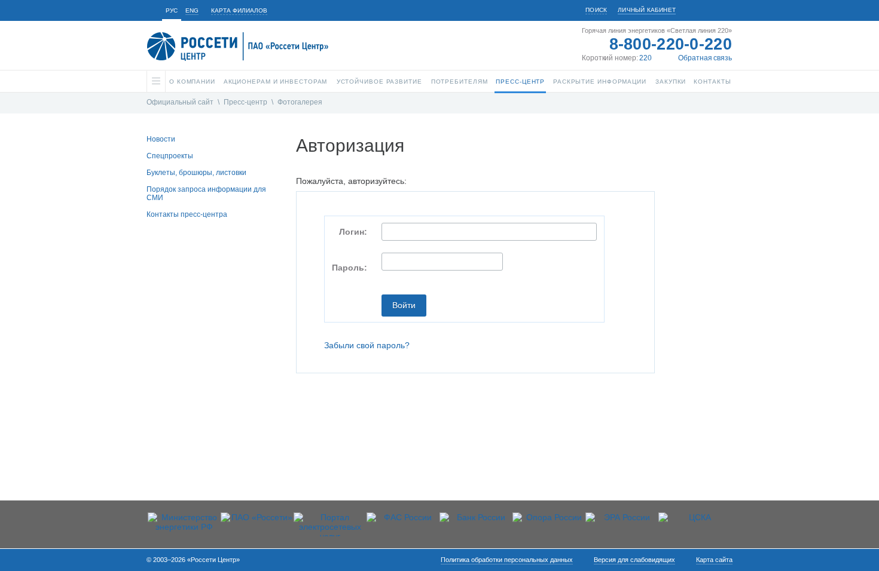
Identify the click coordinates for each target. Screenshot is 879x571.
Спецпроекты (169, 156)
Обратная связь (705, 58)
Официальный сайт (179, 102)
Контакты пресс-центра (186, 214)
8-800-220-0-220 (670, 44)
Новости (160, 139)
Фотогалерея (299, 102)
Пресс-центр (245, 102)
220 (645, 58)
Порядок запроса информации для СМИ (206, 193)
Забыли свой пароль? (367, 345)
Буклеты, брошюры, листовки (196, 172)
